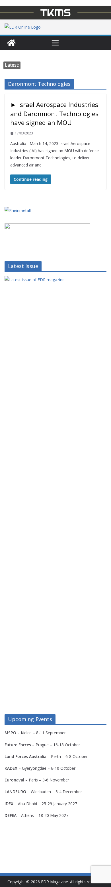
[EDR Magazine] (11, 42)
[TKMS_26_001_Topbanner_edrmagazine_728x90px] (55, 12)
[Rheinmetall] (18, 210)
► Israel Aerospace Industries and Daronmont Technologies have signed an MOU (54, 113)
